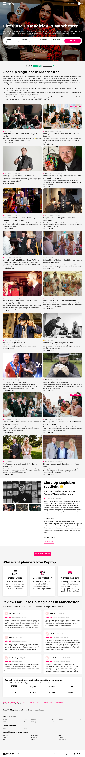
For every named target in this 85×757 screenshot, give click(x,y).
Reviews (42, 754)
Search (72, 3)
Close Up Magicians (35, 702)
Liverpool (33, 719)
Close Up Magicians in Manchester (53, 702)
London (5, 719)
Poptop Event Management (10, 702)
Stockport (5, 713)
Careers (70, 754)
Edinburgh (34, 722)
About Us (35, 754)
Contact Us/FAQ (62, 754)
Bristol (4, 722)
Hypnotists (5, 728)
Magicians (23, 702)
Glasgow (61, 719)
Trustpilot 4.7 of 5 (22, 754)
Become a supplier (51, 754)
